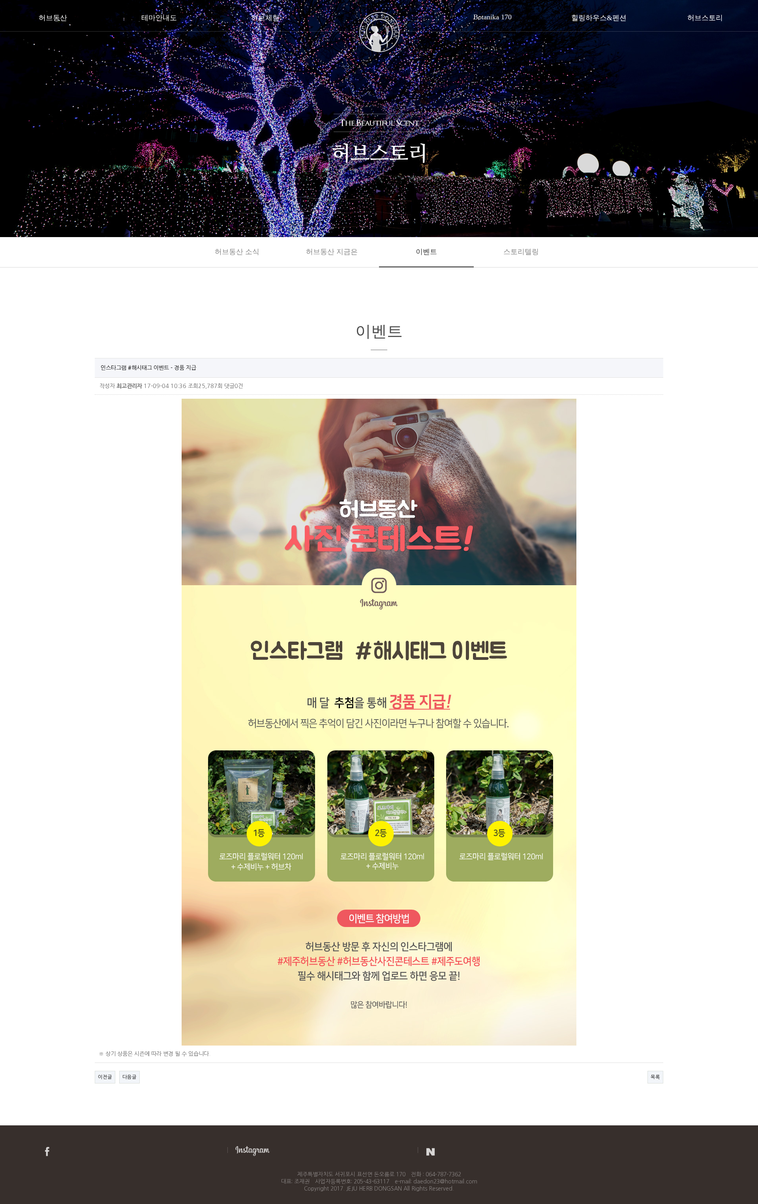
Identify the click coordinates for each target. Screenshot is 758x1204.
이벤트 (426, 252)
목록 (655, 1077)
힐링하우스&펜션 (599, 18)
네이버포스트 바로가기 (430, 1150)
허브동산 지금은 (332, 252)
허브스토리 (705, 18)
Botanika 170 (492, 17)
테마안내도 (159, 18)
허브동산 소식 (237, 252)
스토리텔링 (521, 252)
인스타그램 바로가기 (252, 1150)
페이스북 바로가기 (47, 1150)
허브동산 (53, 18)
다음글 (129, 1077)
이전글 (105, 1077)
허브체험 (265, 18)
